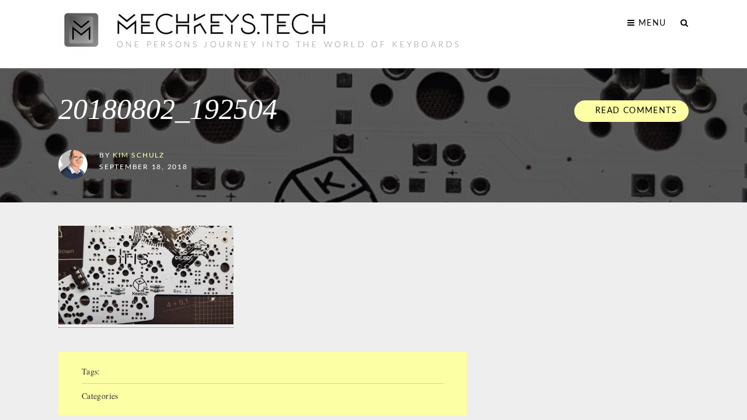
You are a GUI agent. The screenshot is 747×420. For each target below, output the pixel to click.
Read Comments (634, 111)
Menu (651, 23)
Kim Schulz (139, 155)
